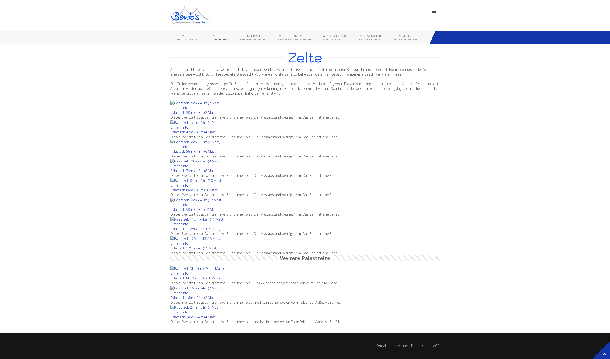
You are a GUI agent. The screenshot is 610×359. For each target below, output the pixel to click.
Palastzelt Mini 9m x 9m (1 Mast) (195, 278)
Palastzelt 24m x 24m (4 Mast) (193, 317)
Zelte (220, 37)
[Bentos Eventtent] (190, 15)
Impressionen (294, 37)
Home (188, 37)
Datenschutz (420, 346)
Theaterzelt (252, 37)
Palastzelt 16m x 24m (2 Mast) (193, 297)
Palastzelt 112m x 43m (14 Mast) (195, 229)
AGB (436, 346)
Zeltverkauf (370, 37)
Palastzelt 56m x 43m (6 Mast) (193, 151)
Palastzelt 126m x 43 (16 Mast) (193, 248)
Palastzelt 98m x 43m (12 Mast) (194, 209)
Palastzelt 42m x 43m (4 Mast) (193, 132)
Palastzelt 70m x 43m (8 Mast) (193, 170)
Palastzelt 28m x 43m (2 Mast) (193, 112)
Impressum (399, 346)
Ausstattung (335, 37)
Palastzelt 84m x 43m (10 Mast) (194, 190)
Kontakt (405, 37)
